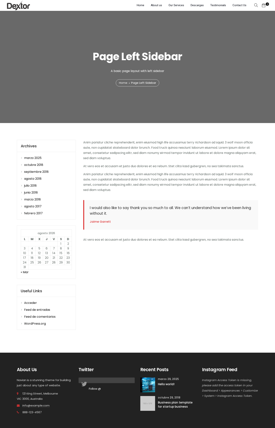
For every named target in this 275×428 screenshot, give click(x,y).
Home (140, 5)
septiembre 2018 (36, 172)
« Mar (25, 272)
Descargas (197, 5)
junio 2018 (31, 192)
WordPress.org (35, 323)
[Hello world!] (147, 385)
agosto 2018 (33, 179)
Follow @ (95, 389)
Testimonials (218, 5)
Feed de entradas (37, 310)
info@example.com (36, 405)
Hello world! (166, 384)
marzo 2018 (32, 199)
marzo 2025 (33, 158)
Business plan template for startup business (175, 405)
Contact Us (239, 5)
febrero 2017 (33, 213)
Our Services (176, 5)
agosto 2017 (33, 206)
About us (156, 5)
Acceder (30, 303)
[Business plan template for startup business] (147, 403)
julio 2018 (30, 185)
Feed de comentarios (40, 317)
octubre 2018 (33, 165)
